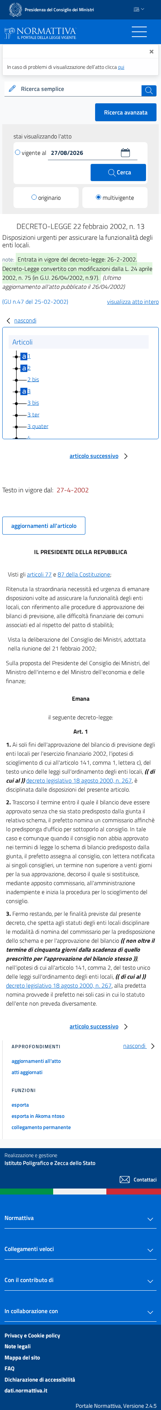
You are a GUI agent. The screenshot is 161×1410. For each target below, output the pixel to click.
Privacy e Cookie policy (32, 1335)
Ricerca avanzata (126, 112)
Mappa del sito (22, 1357)
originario (49, 197)
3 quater (37, 425)
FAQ (9, 1368)
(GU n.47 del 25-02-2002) (35, 301)
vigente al (35, 152)
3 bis (33, 402)
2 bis (33, 378)
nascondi (25, 320)
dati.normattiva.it (25, 1390)
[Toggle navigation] (139, 31)
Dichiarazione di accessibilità (39, 1379)
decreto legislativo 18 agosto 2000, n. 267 (79, 780)
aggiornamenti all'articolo (43, 525)
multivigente (118, 197)
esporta (20, 1104)
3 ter (33, 414)
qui (121, 67)
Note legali (17, 1346)
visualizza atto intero (133, 301)
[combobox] (80, 89)
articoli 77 (39, 574)
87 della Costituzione (84, 574)
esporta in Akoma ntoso (38, 1116)
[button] (125, 152)
